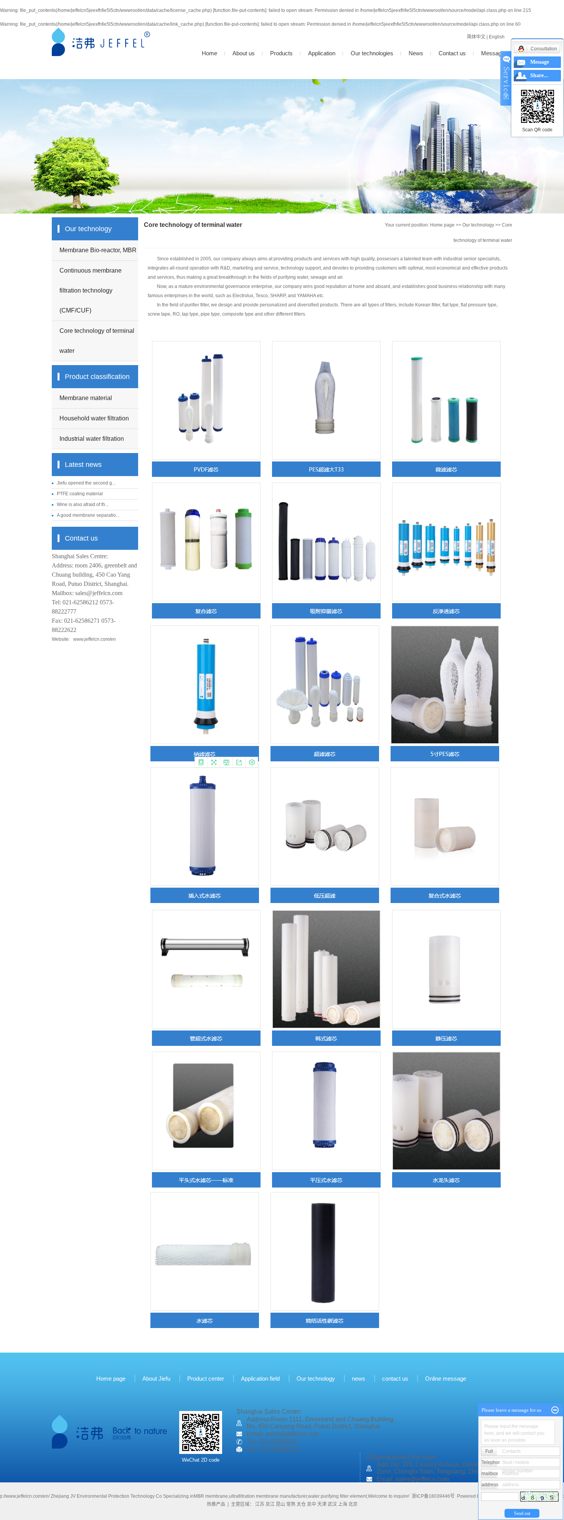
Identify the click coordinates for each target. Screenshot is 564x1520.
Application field (260, 1378)
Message (493, 53)
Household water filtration (94, 418)
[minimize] (555, 1410)
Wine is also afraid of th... (83, 504)
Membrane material (85, 398)
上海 (342, 1504)
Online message (446, 1378)
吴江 (270, 1504)
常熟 (290, 1504)
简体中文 (476, 37)
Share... (539, 75)
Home (209, 53)
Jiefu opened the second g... (86, 483)
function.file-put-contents (239, 10)
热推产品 (216, 1504)
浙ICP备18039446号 (433, 1496)
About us (244, 53)
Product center (205, 1378)
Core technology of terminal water (96, 340)
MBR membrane (211, 1496)
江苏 (259, 1504)
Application (321, 53)
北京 (353, 1504)
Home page (442, 225)
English (497, 37)
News (416, 53)
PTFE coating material (80, 493)
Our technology (478, 225)
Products (281, 53)
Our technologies (372, 53)
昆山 (280, 1504)
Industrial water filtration (91, 438)
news (358, 1378)
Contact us (452, 53)
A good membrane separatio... (88, 515)
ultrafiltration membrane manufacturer (268, 1496)
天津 (322, 1504)
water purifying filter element (337, 1496)
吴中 (311, 1504)
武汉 (332, 1504)
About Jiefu (156, 1378)
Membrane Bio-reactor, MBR (98, 250)
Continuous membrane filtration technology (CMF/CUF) (90, 290)
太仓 (301, 1504)
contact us (395, 1378)
